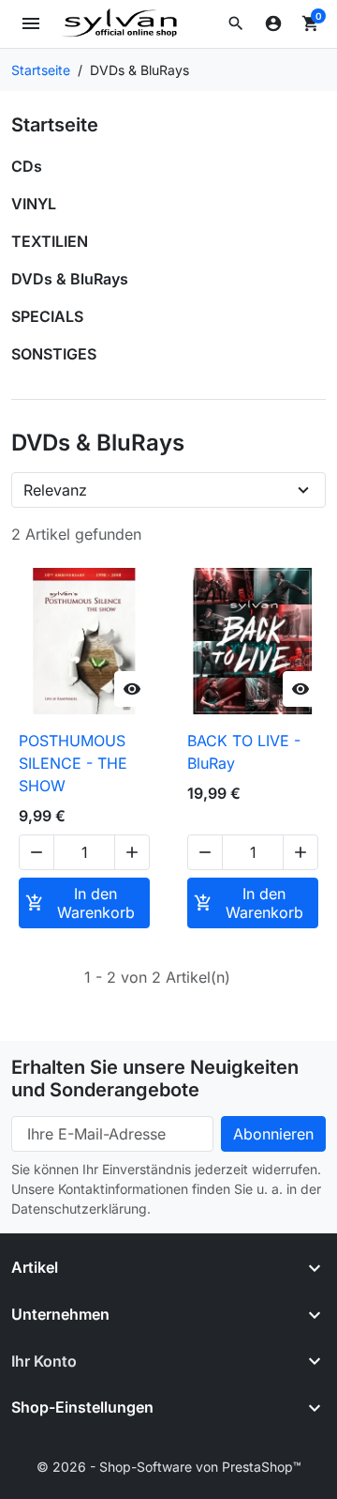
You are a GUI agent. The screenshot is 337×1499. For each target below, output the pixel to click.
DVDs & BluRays (69, 278)
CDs (26, 166)
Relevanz (55, 490)
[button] (236, 23)
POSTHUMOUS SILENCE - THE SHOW (73, 763)
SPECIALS (47, 316)
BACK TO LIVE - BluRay (243, 751)
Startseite (54, 125)
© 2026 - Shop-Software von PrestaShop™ (169, 1467)
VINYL (33, 203)
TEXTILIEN (49, 241)
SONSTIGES (53, 353)
